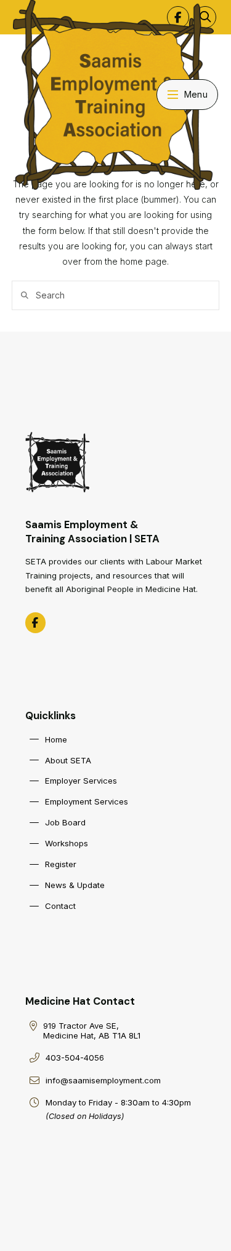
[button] (187, 94)
